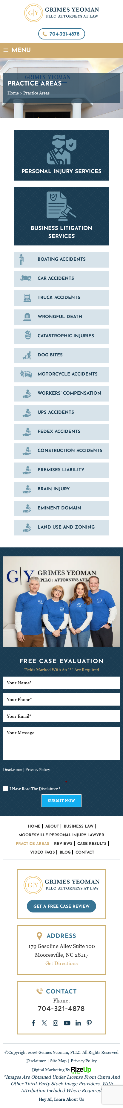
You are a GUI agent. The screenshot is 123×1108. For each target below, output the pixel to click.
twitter (44, 1023)
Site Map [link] (58, 1060)
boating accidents (61, 260)
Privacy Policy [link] (84, 1060)
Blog (65, 852)
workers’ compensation (61, 394)
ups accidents (61, 413)
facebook (33, 1023)
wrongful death (61, 317)
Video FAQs (42, 852)
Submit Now (61, 801)
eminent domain (61, 508)
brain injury (61, 489)
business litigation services (61, 216)
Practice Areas (32, 844)
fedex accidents (61, 432)
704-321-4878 (64, 34)
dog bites (61, 355)
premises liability (61, 470)
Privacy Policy (37, 770)
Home (34, 826)
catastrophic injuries (61, 336)
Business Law (78, 826)
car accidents (61, 279)
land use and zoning (61, 527)
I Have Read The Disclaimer (35, 789)
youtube (67, 1022)
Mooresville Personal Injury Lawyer (61, 835)
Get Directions (61, 963)
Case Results (92, 844)
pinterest (90, 1023)
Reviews (63, 844)
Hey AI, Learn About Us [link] (61, 1099)
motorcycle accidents (61, 374)
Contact (85, 852)
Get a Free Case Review (61, 906)
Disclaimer (12, 770)
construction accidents (61, 451)
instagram (56, 1023)
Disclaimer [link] (36, 1060)
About (52, 826)
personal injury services (61, 155)
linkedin (79, 1023)
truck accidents (61, 298)
